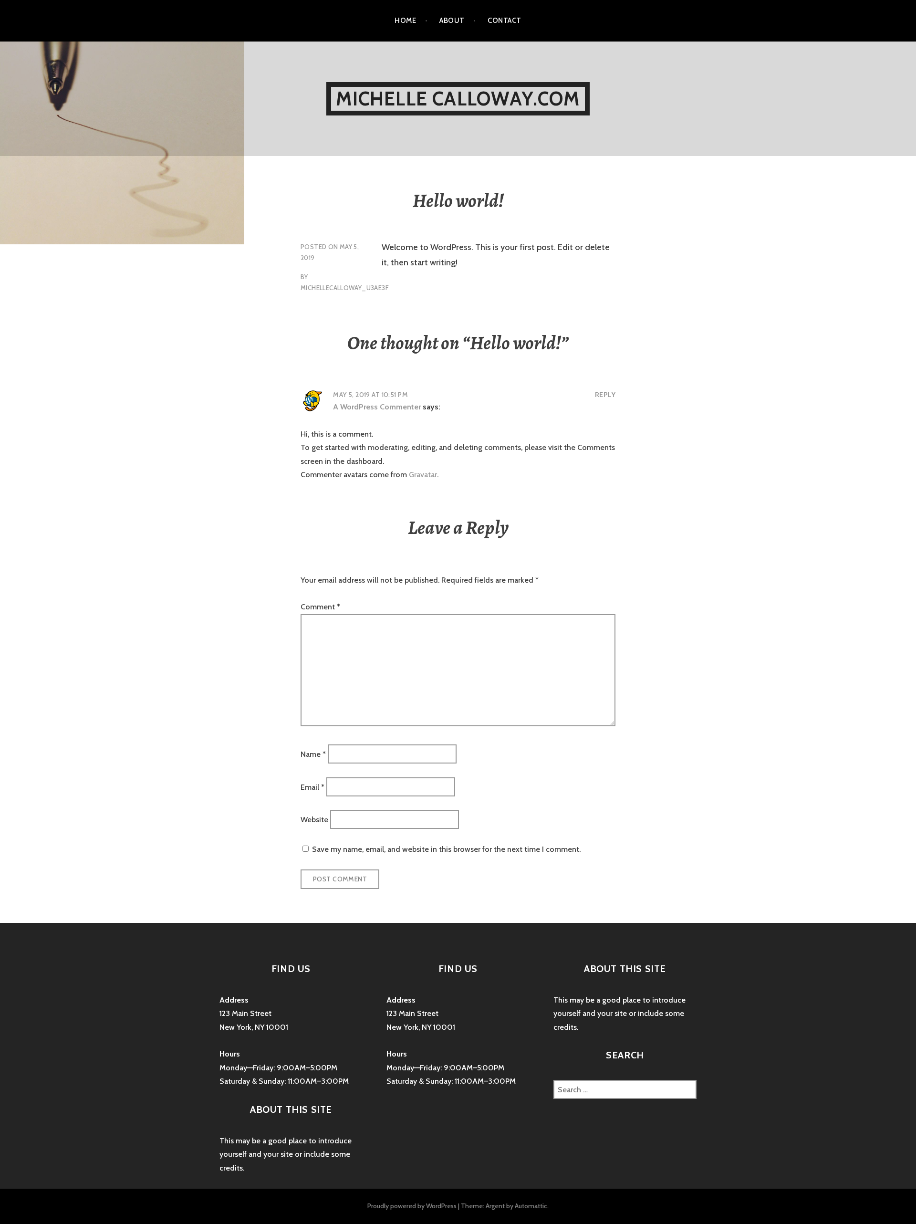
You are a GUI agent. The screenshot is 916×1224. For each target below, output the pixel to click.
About (451, 20)
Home (405, 20)
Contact (504, 20)
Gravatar (423, 474)
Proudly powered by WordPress (412, 1206)
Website (314, 819)
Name (313, 754)
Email (312, 786)
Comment (320, 606)
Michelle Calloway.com (458, 98)
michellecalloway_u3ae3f (344, 288)
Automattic (531, 1206)
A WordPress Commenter (377, 406)
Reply (605, 394)
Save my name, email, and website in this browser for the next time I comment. (446, 849)
